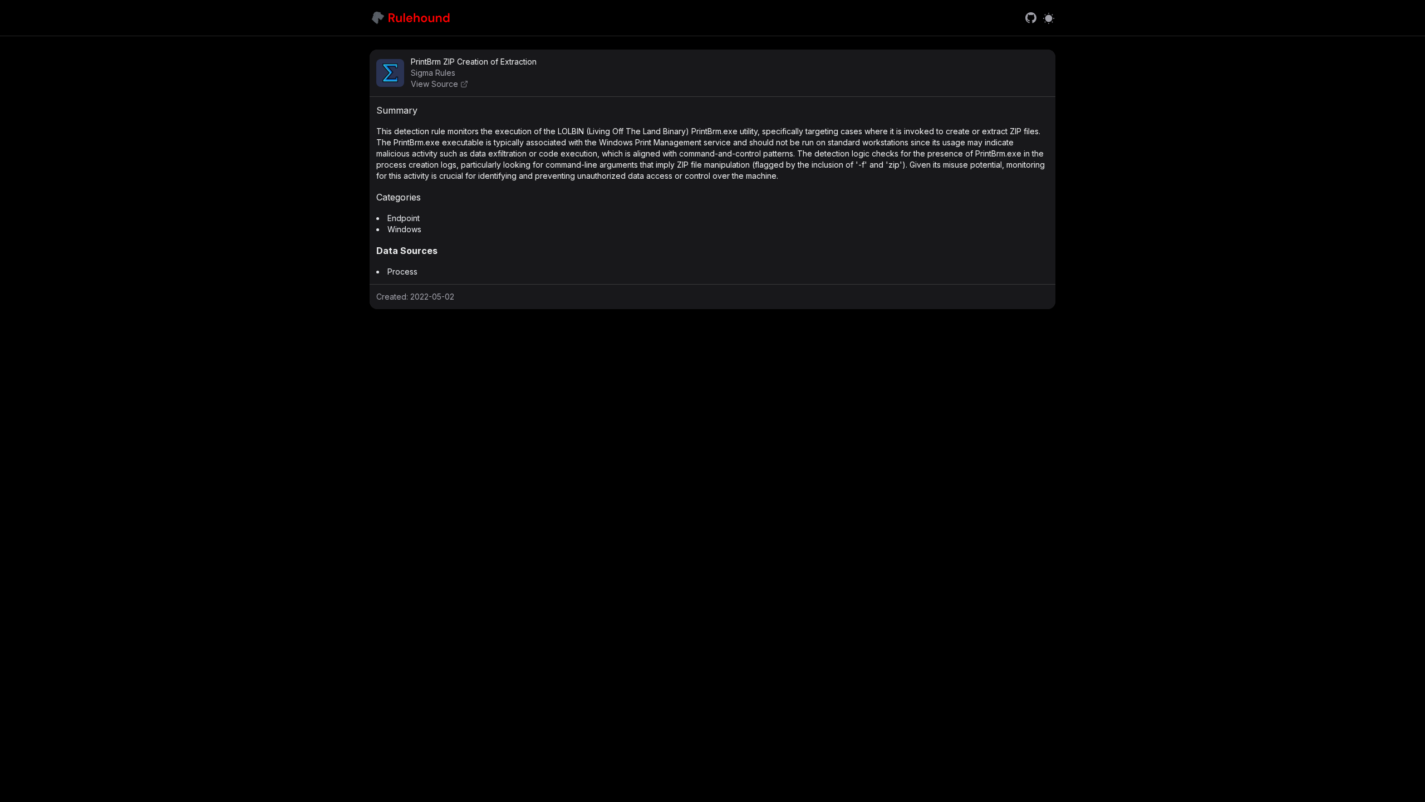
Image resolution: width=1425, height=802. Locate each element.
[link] (1031, 18)
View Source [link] (434, 84)
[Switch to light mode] (1048, 18)
